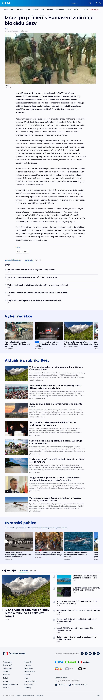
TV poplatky (7, 668)
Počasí (69, 9)
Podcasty (6, 675)
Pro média (27, 662)
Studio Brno (28, 668)
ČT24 (6, 29)
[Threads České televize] (98, 653)
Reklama (27, 665)
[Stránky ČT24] (59, 662)
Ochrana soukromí (28, 695)
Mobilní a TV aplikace (10, 684)
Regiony (50, 9)
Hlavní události (9, 9)
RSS (98, 695)
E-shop (5, 681)
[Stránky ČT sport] (70, 662)
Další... (76, 9)
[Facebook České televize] (86, 653)
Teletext (6, 672)
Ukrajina (20, 9)
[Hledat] (90, 3)
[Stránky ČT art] (69, 668)
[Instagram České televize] (82, 653)
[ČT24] (6, 3)
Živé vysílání (7, 665)
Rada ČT (27, 675)
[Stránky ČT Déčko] (58, 668)
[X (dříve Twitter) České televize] (94, 653)
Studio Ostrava (29, 672)
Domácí (35, 9)
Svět (42, 9)
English (18, 695)
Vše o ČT (6, 688)
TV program (7, 662)
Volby (28, 9)
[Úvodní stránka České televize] (14, 653)
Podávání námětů (30, 681)
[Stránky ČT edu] (82, 668)
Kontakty (27, 688)
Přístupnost (39, 695)
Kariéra (26, 678)
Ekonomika (60, 9)
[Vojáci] (50, 58)
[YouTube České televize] (90, 653)
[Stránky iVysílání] (84, 662)
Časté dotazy (28, 684)
